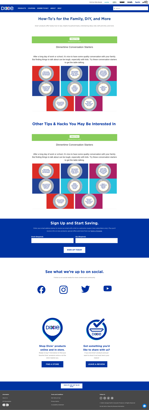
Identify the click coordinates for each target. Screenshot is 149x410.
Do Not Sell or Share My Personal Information (112, 406)
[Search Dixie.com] (114, 8)
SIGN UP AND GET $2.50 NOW (72, 385)
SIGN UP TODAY (74, 250)
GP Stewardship (6, 401)
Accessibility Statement (57, 404)
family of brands (96, 231)
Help (59, 8)
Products (22, 8)
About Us (5, 398)
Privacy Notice (55, 401)
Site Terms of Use (55, 398)
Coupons (31, 8)
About (53, 8)
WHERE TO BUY (43, 8)
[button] (52, 364)
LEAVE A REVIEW (96, 364)
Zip (80, 236)
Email (37, 236)
